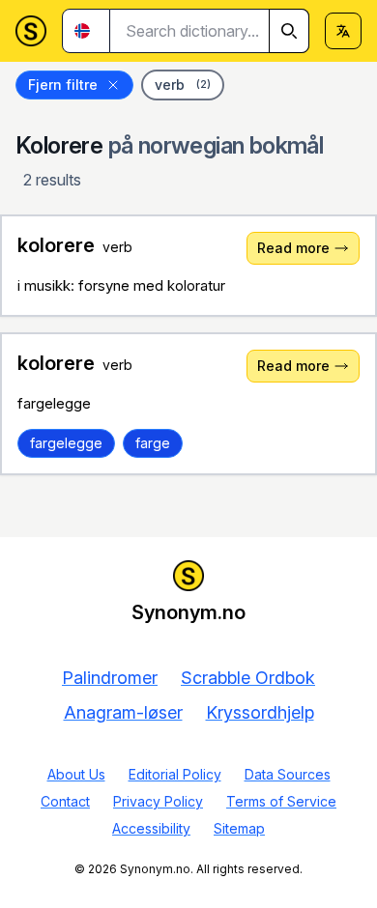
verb (183, 84)
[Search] (289, 31)
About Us (76, 774)
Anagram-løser (123, 712)
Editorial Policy (175, 774)
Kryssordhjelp (260, 712)
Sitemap (239, 828)
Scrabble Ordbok (248, 677)
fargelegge (66, 443)
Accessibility (151, 828)
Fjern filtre (63, 84)
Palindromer (110, 677)
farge (152, 443)
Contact (65, 801)
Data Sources (288, 774)
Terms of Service (281, 801)
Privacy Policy (158, 801)
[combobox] (209, 31)
